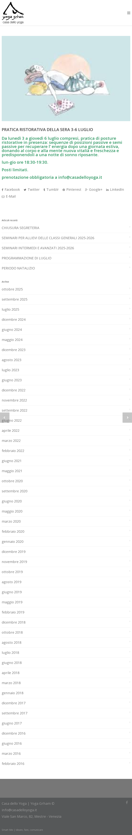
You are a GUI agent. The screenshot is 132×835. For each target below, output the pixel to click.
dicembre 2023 (13, 349)
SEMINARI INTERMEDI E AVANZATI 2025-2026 (38, 248)
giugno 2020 (12, 501)
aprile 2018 (10, 672)
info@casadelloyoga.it (19, 810)
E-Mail (10, 196)
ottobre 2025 (12, 289)
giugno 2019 (12, 592)
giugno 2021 (12, 460)
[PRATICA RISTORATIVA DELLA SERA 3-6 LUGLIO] (66, 78)
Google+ (95, 189)
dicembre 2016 (13, 733)
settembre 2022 (14, 410)
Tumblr (52, 189)
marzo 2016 (11, 753)
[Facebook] (126, 802)
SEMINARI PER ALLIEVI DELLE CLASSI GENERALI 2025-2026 (48, 238)
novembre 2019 (14, 561)
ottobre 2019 (12, 571)
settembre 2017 (14, 713)
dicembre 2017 (13, 703)
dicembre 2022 (13, 390)
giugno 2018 (12, 662)
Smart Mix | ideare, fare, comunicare (22, 829)
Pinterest (73, 189)
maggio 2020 (12, 511)
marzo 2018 (11, 683)
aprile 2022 (10, 430)
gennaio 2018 (12, 693)
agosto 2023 (11, 360)
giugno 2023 (12, 380)
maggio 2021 (12, 471)
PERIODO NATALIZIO (18, 268)
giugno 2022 (12, 420)
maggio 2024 (12, 339)
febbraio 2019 (13, 612)
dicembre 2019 (13, 551)
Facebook (12, 189)
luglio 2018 (10, 652)
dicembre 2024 (13, 319)
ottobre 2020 (12, 481)
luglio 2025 (10, 309)
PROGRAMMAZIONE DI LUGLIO (26, 258)
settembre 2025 (14, 299)
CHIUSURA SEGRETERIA (20, 227)
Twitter (33, 189)
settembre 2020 (14, 491)
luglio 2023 (10, 370)
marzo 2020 (11, 521)
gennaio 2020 (12, 541)
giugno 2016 (12, 743)
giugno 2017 (12, 723)
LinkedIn (116, 189)
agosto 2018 (11, 642)
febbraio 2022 (13, 450)
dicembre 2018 (13, 622)
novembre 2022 (14, 400)
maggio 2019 (12, 602)
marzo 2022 (11, 440)
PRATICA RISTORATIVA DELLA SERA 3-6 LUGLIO (47, 129)
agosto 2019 (11, 582)
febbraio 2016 (13, 763)
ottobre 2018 (12, 632)
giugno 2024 (12, 329)
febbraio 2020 (13, 531)
